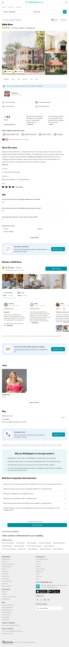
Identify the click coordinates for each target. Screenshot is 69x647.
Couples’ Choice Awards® (9, 596)
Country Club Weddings (45, 543)
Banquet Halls (22, 549)
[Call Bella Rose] (4, 525)
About (13, 79)
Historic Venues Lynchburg (54, 445)
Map (37, 79)
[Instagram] (48, 599)
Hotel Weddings (20, 543)
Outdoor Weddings (58, 549)
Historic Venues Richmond (24, 445)
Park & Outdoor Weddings (9, 549)
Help (37, 578)
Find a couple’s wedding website (11, 625)
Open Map (63, 417)
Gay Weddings (6, 599)
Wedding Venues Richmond (9, 445)
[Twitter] (41, 599)
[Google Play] (54, 593)
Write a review (56, 269)
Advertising (5, 574)
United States (44, 608)
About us (4, 561)
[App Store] (42, 593)
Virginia (4, 7)
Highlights (6, 79)
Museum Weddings (49, 546)
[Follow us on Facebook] (3, 187)
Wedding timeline (6, 612)
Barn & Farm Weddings (8, 543)
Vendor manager (40, 569)
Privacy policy (5, 578)
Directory (4, 592)
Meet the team (34, 402)
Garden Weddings (32, 549)
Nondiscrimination (7, 566)
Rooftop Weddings (7, 546)
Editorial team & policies (8, 564)
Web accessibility (6, 586)
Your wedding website (42, 559)
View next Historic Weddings (10, 531)
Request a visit (58, 434)
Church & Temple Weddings (34, 546)
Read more (5, 164)
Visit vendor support (7, 633)
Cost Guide (39, 576)
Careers (4, 569)
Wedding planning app (8, 605)
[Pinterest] (44, 599)
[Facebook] (37, 599)
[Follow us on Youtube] (13, 187)
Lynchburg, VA (31, 28)
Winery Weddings (31, 543)
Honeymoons (5, 619)
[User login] (66, 2)
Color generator (6, 614)
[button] (34, 249)
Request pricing (37, 525)
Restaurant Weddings (59, 543)
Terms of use (5, 576)
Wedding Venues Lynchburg (39, 445)
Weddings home (6, 559)
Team (31, 79)
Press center (5, 571)
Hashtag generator (7, 607)
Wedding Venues (7, 540)
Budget (38, 566)
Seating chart (39, 571)
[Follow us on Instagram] (10, 187)
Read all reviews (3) (9, 124)
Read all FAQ (34, 237)
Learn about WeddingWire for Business (12, 631)
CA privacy (5, 583)
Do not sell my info (7, 581)
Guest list (38, 564)
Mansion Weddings (19, 546)
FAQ (19, 79)
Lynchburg (18, 7)
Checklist (38, 561)
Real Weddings (6, 617)
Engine (38, 574)
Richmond (11, 7)
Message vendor (58, 249)
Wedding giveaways (7, 610)
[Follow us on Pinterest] (6, 187)
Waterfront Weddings (45, 549)
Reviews (25, 79)
